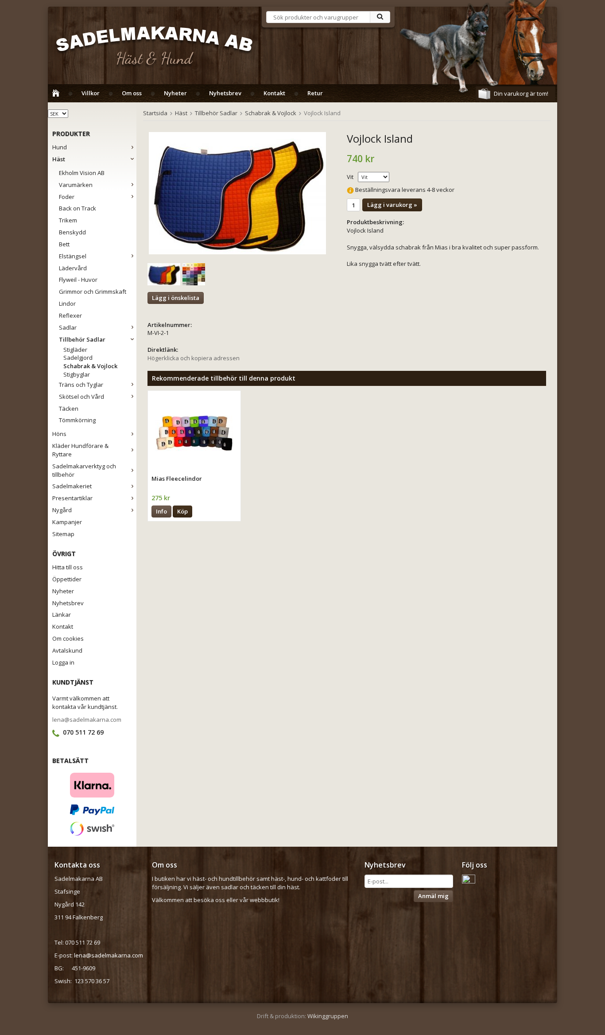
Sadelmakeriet (72, 486)
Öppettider (66, 579)
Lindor (67, 303)
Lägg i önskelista (175, 298)
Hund (59, 147)
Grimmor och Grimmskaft (92, 292)
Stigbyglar (76, 374)
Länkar (61, 615)
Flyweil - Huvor (78, 280)
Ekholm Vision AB (82, 173)
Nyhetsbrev (225, 93)
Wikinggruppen (327, 1016)
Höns (59, 434)
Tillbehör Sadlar (82, 339)
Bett (64, 244)
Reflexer (70, 315)
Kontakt (274, 93)
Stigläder (75, 350)
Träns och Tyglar (81, 385)
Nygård (62, 510)
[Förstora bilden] (237, 194)
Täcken (68, 408)
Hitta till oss (67, 567)
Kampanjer (67, 522)
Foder (66, 197)
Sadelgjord (78, 358)
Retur (315, 93)
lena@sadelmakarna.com (86, 720)
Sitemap (63, 534)
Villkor (90, 93)
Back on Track (77, 208)
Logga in (63, 662)
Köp (182, 511)
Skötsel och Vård (81, 397)
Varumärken (76, 185)
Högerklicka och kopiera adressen (193, 358)
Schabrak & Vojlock (90, 366)
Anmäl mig (433, 896)
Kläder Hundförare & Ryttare (80, 450)
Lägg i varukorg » (392, 205)
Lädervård (73, 268)
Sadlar (68, 327)
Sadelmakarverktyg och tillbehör (84, 470)
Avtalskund (67, 650)
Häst (58, 159)
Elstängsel (72, 256)
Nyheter (175, 93)
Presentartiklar (72, 498)
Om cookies (68, 638)
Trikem (68, 220)
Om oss (132, 93)
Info (161, 511)
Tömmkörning (77, 420)
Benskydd (72, 232)
